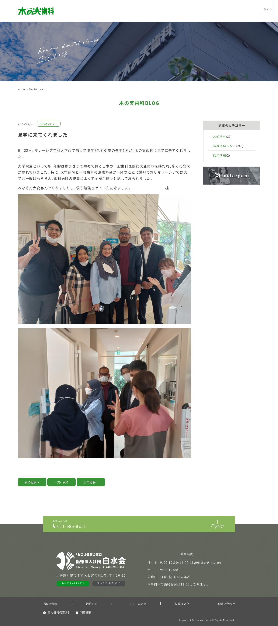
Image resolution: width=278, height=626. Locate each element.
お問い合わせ (226, 604)
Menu (268, 9)
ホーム (22, 89)
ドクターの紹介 (136, 604)
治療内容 (92, 604)
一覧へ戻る (61, 482)
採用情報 (219, 155)
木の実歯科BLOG (139, 102)
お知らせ (219, 136)
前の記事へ (32, 482)
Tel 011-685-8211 (73, 583)
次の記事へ (91, 482)
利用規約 (86, 612)
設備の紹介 (182, 604)
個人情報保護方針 (59, 612)
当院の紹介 (50, 604)
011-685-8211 (71, 526)
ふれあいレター (37, 89)
